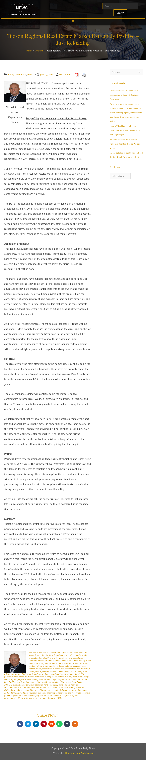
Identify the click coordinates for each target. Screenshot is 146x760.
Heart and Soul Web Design (79, 752)
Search (120, 12)
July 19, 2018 (46, 74)
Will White (64, 74)
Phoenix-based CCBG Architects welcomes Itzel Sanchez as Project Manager (125, 143)
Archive (30, 74)
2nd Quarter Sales (17, 74)
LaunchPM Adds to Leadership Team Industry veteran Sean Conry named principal (125, 130)
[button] (73, 21)
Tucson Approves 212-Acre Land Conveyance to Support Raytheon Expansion (124, 94)
